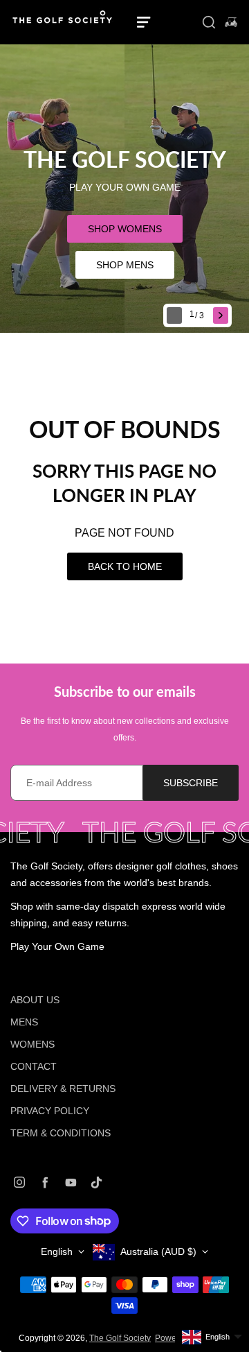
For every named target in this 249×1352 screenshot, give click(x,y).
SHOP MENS (125, 264)
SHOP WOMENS (125, 228)
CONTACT (33, 1066)
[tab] (198, 315)
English (57, 1251)
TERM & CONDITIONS (60, 1132)
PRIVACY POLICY (49, 1110)
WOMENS (32, 1044)
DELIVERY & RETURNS (63, 1088)
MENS (24, 1022)
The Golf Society (120, 1338)
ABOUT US (34, 999)
